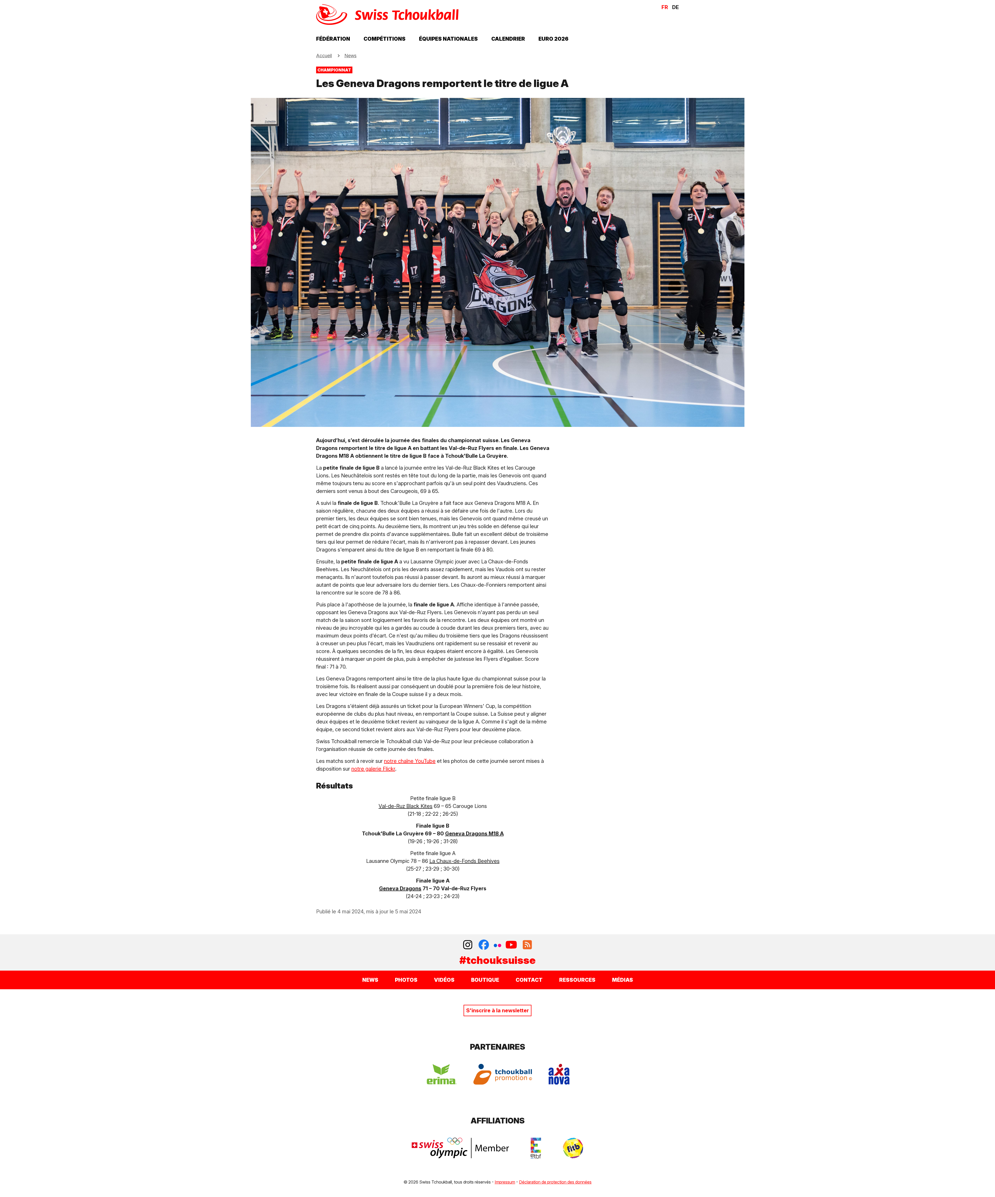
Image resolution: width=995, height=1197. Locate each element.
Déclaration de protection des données (555, 1182)
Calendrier (508, 39)
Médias (622, 980)
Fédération (333, 39)
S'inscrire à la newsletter (497, 1010)
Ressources (577, 980)
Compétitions (385, 39)
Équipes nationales (448, 39)
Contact (529, 980)
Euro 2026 (553, 39)
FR (665, 7)
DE (675, 7)
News (350, 55)
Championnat (334, 70)
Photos (406, 980)
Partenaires (497, 1046)
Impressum (505, 1182)
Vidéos (444, 980)
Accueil (324, 55)
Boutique (485, 980)
